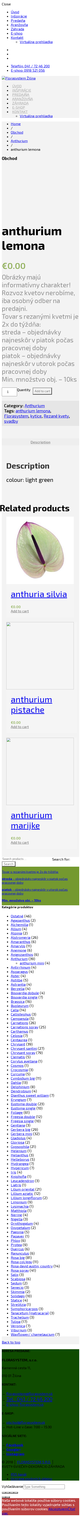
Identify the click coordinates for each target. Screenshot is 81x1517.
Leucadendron (22, 1180)
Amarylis (18, 946)
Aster (15, 976)
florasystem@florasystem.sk (29, 1393)
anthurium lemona (33, 410)
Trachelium (20, 1317)
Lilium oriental (22, 1189)
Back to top (11, 1342)
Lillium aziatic (22, 1193)
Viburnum (19, 1330)
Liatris (16, 1185)
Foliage (17, 1112)
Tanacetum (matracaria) (30, 1313)
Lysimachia (20, 1206)
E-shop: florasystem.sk (25, 1404)
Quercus (17, 1249)
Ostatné (17, 916)
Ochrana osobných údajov (31, 1478)
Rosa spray (20, 1270)
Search (9, 864)
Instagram (15, 1454)
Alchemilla (19, 924)
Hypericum (20, 1168)
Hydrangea (20, 1163)
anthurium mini (32, 963)
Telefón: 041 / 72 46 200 (30, 66)
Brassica (18, 1001)
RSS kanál (19, 1474)
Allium (16, 929)
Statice (16, 1300)
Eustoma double (24, 1104)
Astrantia (18, 984)
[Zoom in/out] (16, 1493)
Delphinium (20, 1087)
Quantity (23, 390)
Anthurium (19, 141)
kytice (36, 416)
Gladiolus (18, 1138)
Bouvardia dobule (25, 993)
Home (16, 124)
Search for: (61, 859)
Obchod (17, 132)
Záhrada (17, 29)
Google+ (13, 1449)
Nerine (16, 1215)
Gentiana (18, 1125)
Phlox (15, 1240)
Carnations (19, 1023)
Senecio (17, 1287)
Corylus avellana (24, 1061)
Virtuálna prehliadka (36, 42)
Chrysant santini (24, 1048)
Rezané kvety (56, 416)
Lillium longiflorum (26, 1198)
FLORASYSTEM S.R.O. (34, 1462)
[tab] (40, 441)
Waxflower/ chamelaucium (32, 1334)
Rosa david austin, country (32, 1266)
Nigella (16, 1219)
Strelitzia (18, 1304)
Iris (13, 1172)
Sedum (16, 1283)
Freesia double (23, 1116)
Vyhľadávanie (12, 1486)
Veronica (18, 1326)
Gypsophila (20, 1146)
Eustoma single (23, 1108)
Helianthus (19, 1155)
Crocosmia (19, 1069)
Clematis (18, 1057)
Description (40, 442)
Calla (15, 1010)
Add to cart (42, 391)
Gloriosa (17, 1142)
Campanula (20, 1018)
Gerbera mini (21, 1134)
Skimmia (18, 1291)
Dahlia (16, 1082)
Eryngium (18, 1099)
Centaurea (19, 1040)
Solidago (18, 1296)
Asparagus (19, 971)
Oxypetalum (20, 1227)
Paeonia (17, 1232)
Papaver (17, 1236)
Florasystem (16, 416)
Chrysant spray (23, 1052)
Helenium (19, 1151)
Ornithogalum (22, 1223)
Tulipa (15, 1321)
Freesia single (22, 1121)
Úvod (15, 12)
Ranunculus (20, 1253)
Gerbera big (20, 1129)
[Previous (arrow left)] (4, 1497)
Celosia (16, 1035)
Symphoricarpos (24, 1309)
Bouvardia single (24, 997)
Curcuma (18, 1074)
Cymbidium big (23, 1078)
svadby (11, 421)
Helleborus (20, 1159)
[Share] (8, 1493)
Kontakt (17, 37)
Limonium (19, 1202)
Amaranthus (20, 941)
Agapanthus (20, 920)
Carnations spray (24, 1027)
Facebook (14, 1445)
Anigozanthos (22, 954)
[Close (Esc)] (4, 1493)
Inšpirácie (19, 16)
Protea (16, 1244)
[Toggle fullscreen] (12, 1493)
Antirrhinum (20, 967)
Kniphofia (18, 1176)
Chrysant (18, 1044)
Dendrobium (21, 1091)
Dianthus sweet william (30, 1095)
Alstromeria (20, 937)
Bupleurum (20, 1005)
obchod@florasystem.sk (25, 1422)
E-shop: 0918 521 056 (28, 70)
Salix (14, 1274)
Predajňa (18, 20)
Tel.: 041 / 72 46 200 (29, 1399)
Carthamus (19, 1031)
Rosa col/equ (21, 1262)
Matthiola (19, 1210)
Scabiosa (18, 1279)
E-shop (16, 33)
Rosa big (18, 1257)
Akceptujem (58, 1509)
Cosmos (17, 1065)
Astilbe (16, 980)
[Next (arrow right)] (8, 1497)
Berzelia (18, 988)
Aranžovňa (19, 24)
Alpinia (16, 933)
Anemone (18, 950)
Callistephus (21, 1014)
